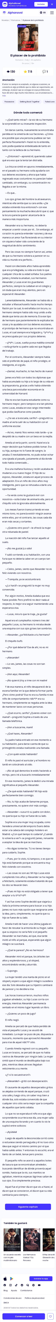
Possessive (9, 101)
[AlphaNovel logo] (12, 12)
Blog (6, 1290)
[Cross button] (52, 4)
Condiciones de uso (12, 1298)
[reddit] (22, 1285)
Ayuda (14, 1290)
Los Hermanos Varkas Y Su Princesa (29, 1257)
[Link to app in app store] (5, 1279)
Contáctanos (26, 1290)
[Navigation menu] (52, 12)
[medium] (33, 1285)
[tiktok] (16, 1285)
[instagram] (10, 1285)
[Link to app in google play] (11, 1278)
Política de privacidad (34, 1298)
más (4, 96)
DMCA (6, 1302)
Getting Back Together (29, 101)
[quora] (28, 1285)
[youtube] (39, 1285)
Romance (15, 20)
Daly (27, 60)
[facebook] (5, 1285)
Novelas (5, 20)
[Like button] (50, 1316)
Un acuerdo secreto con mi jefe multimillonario (12, 1257)
